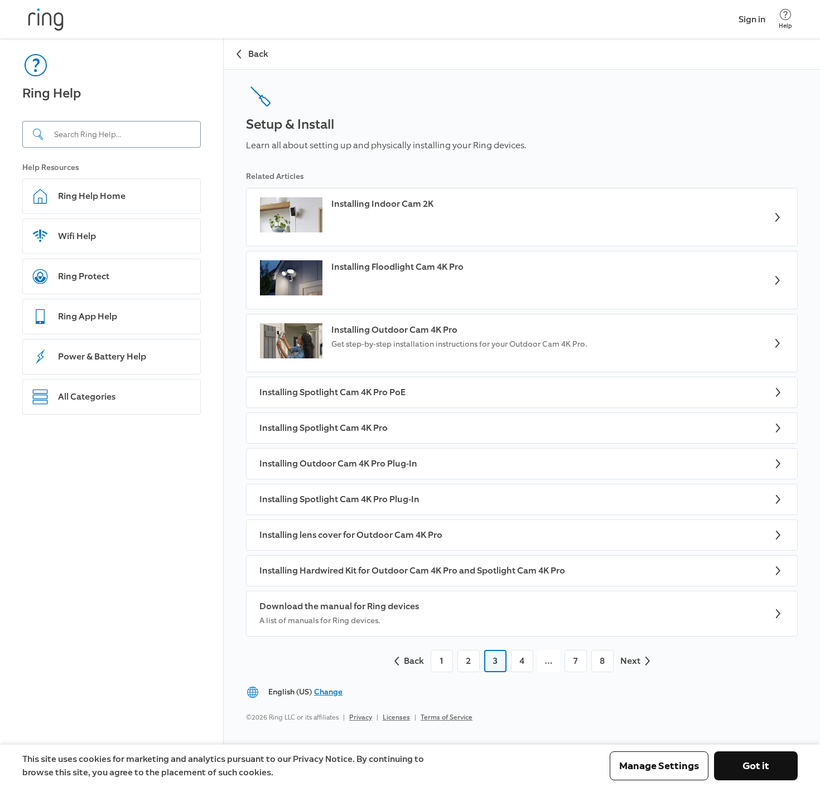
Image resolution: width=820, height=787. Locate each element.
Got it (755, 766)
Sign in (752, 19)
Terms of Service (446, 717)
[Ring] (46, 19)
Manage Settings (659, 766)
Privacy (360, 717)
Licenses (396, 717)
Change (328, 692)
